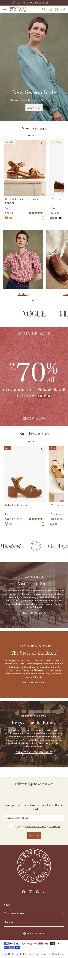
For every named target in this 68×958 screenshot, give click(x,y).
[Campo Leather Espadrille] (52, 524)
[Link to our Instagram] (30, 891)
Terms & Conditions (35, 826)
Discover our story (34, 682)
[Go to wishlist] (50, 9)
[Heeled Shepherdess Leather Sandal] (6, 218)
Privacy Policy (30, 954)
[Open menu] (5, 9)
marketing (54, 826)
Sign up (34, 835)
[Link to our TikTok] (44, 891)
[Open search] (44, 9)
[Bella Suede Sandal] (6, 524)
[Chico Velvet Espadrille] (52, 218)
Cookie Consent (12, 954)
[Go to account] (56, 9)
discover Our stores (34, 612)
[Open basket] (63, 9)
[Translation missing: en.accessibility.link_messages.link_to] (34, 866)
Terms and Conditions (52, 954)
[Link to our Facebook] (23, 891)
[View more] (34, 67)
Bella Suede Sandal (16, 505)
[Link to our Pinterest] (37, 891)
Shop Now (34, 135)
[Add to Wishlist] (42, 143)
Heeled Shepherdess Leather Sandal (22, 201)
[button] (33, 300)
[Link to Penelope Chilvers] (18, 9)
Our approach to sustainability (34, 752)
